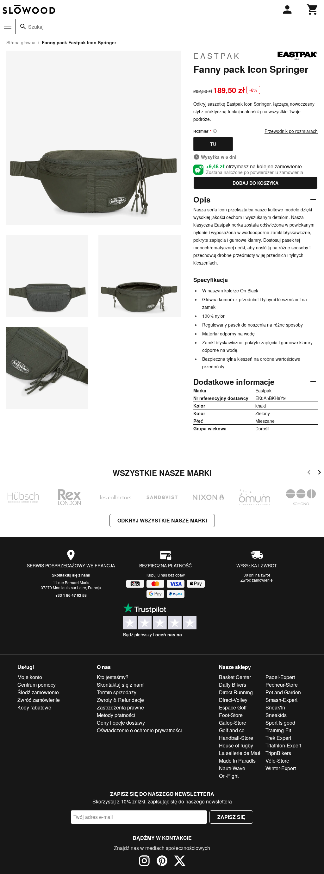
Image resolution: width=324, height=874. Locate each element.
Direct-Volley (233, 699)
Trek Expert (278, 737)
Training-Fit (278, 730)
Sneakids (276, 715)
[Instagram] (144, 861)
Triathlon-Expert (283, 745)
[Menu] (7, 26)
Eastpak (217, 56)
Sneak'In (275, 707)
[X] (179, 861)
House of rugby (236, 745)
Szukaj (36, 26)
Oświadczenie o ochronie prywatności (139, 730)
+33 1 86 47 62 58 (71, 595)
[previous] (309, 473)
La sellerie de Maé (239, 753)
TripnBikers (278, 753)
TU (213, 144)
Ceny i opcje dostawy (121, 722)
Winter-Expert (280, 768)
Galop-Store (232, 722)
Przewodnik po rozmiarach (291, 131)
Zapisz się (231, 817)
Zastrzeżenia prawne (120, 707)
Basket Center (235, 677)
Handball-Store (236, 737)
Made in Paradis (237, 760)
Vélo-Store (277, 760)
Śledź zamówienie (38, 692)
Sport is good (280, 722)
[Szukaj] (23, 26)
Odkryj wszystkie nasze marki (162, 520)
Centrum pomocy (36, 684)
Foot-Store (231, 715)
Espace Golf (232, 707)
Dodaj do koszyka (255, 183)
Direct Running (236, 692)
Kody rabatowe (34, 707)
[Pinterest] (162, 861)
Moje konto (29, 677)
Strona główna (20, 42)
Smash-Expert (281, 699)
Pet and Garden (283, 692)
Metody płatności (116, 715)
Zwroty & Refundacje (120, 699)
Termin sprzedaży (116, 692)
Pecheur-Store (281, 684)
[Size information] (215, 131)
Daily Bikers (232, 684)
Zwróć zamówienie (256, 580)
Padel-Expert (280, 677)
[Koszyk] (312, 9)
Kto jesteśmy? (112, 677)
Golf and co (232, 730)
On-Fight (229, 775)
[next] (319, 473)
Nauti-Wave (232, 768)
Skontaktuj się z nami (71, 574)
